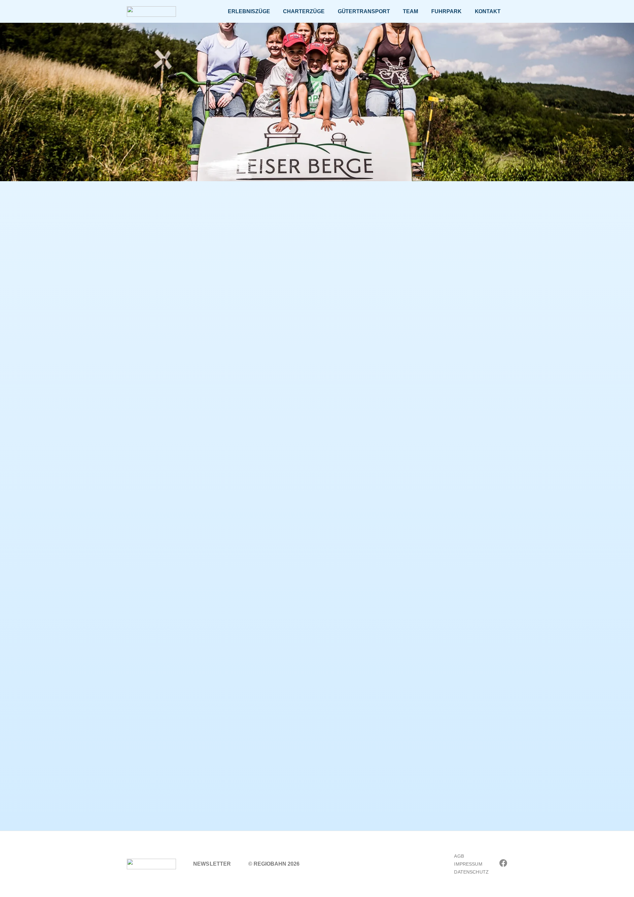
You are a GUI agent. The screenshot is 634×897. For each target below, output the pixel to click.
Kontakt (488, 11)
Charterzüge (303, 11)
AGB (459, 856)
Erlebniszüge (249, 11)
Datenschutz (471, 872)
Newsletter (212, 864)
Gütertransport (364, 11)
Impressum (468, 864)
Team (410, 11)
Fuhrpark (446, 11)
